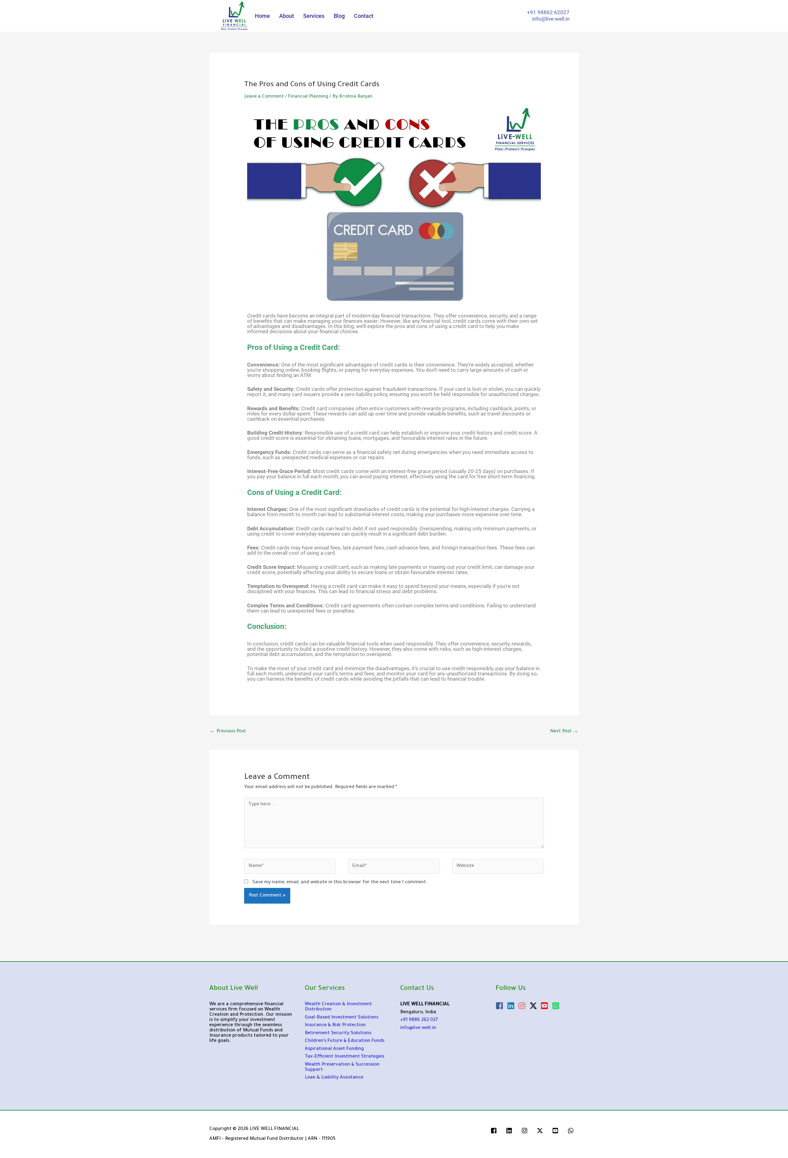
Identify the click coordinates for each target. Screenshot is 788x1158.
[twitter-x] (534, 1006)
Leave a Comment (264, 96)
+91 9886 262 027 (419, 1020)
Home (262, 16)
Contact (363, 16)
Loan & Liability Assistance (334, 1077)
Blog (339, 16)
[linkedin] (512, 1006)
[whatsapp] (572, 1130)
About (286, 16)
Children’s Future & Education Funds (344, 1041)
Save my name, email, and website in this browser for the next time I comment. (340, 882)
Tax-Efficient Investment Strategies (344, 1056)
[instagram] (523, 1006)
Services (313, 16)
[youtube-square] (546, 1006)
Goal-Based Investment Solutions (341, 1017)
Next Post (564, 731)
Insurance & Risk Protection (335, 1025)
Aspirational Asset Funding (334, 1049)
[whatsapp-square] (557, 1006)
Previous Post (228, 731)
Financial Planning (308, 96)
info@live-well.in (418, 1028)
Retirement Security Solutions (338, 1033)
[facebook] (501, 1006)
